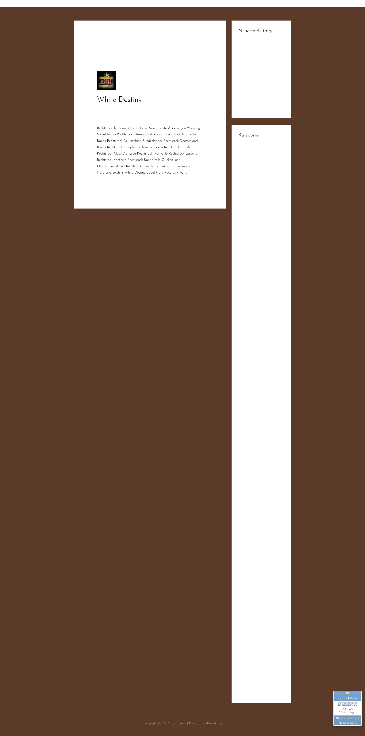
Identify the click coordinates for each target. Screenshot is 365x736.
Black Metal (247, 177)
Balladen (244, 170)
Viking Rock (246, 685)
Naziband (104, 113)
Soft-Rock (245, 585)
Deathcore (245, 224)
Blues (242, 185)
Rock (241, 462)
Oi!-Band (119, 113)
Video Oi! (245, 654)
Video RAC (246, 662)
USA (241, 600)
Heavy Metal (247, 285)
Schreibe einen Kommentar (116, 108)
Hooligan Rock (248, 308)
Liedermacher (248, 347)
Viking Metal (247, 677)
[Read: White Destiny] (106, 80)
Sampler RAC (248, 546)
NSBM (243, 378)
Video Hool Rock (250, 631)
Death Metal (247, 216)
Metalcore (245, 355)
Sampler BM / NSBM (254, 508)
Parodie (243, 408)
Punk (241, 424)
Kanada (244, 339)
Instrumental (247, 331)
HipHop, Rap (248, 293)
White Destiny (119, 100)
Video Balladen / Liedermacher (261, 615)
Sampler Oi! (247, 538)
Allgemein (245, 154)
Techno (243, 592)
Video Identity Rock (252, 639)
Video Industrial (249, 646)
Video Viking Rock (251, 669)
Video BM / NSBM (252, 623)
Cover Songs (247, 201)
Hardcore (245, 270)
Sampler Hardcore (251, 523)
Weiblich (244, 692)
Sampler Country (250, 515)
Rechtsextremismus (150, 113)
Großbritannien (249, 262)
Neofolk (244, 370)
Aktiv (242, 147)
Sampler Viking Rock (253, 554)
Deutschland (181, 108)
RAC (131, 113)
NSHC (243, 385)
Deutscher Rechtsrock (155, 108)
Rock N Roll (247, 470)
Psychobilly (246, 416)
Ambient (244, 162)
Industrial (245, 324)
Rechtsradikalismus (179, 113)
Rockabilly (245, 478)
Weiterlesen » (107, 183)
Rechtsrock (104, 118)
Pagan (243, 401)
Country (244, 193)
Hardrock (245, 278)
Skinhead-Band (125, 118)
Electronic (245, 247)
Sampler (244, 485)
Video (242, 608)
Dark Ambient (248, 208)
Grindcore (245, 254)
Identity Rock (247, 316)
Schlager (244, 562)
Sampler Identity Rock (254, 531)
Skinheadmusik (148, 118)
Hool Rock (245, 301)
